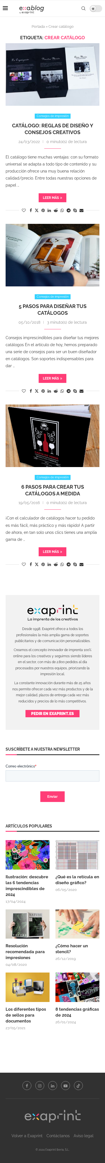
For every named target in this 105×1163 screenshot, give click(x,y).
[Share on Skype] (75, 210)
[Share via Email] (81, 210)
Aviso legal (84, 1136)
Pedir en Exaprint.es (52, 713)
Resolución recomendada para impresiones (25, 951)
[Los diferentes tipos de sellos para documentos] (28, 987)
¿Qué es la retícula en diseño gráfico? (77, 879)
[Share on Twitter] (37, 210)
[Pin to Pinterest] (43, 210)
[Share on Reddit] (56, 210)
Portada (38, 26)
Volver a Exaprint (27, 1136)
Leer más (51, 198)
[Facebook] (26, 1085)
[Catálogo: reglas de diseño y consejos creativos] (52, 74)
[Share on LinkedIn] (49, 210)
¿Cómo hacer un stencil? (71, 948)
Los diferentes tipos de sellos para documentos (26, 1015)
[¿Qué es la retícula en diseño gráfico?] (77, 855)
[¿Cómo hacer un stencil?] (77, 924)
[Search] (83, 8)
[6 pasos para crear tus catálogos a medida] (52, 435)
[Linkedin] (52, 1085)
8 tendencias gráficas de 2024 (77, 1012)
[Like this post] (24, 210)
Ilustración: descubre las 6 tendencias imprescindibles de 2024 (27, 885)
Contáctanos (58, 1136)
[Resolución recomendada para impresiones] (28, 924)
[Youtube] (65, 1085)
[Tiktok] (78, 1085)
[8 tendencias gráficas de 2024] (77, 987)
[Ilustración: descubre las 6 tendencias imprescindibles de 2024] (28, 855)
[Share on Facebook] (31, 210)
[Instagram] (39, 1085)
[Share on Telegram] (69, 210)
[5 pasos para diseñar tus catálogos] (52, 255)
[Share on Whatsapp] (62, 210)
